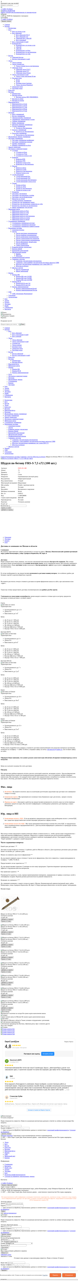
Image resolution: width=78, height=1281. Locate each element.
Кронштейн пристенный (20, 250)
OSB (9, 292)
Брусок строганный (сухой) (21, 59)
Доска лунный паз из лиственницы (27, 66)
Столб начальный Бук (23, 176)
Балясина (15, 157)
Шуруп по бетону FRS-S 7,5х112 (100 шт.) (14, 936)
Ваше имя (4, 1263)
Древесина (4, 1239)
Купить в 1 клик (6, 508)
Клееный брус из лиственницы (26, 52)
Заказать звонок (6, 21)
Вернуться (5, 1252)
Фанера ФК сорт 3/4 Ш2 (24, 278)
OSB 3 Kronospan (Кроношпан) (22, 293)
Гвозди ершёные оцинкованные (26, 235)
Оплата (7, 302)
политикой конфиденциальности (58, 1130)
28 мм (18, 80)
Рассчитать (5, 1247)
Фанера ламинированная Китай (26, 288)
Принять (55, 1275)
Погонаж (11, 112)
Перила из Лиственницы (24, 171)
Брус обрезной (17, 33)
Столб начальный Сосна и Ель (26, 181)
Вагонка (11, 92)
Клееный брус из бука (23, 50)
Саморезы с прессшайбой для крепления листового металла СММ (37, 262)
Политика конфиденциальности (15, 1174)
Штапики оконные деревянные (22, 124)
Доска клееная (16, 62)
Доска (10, 61)
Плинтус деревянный (19, 130)
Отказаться (69, 1275)
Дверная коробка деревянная (21, 118)
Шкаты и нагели (17, 268)
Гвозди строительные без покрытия (27, 238)
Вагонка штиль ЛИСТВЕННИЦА (27, 97)
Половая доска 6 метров (24, 83)
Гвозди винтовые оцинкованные (26, 233)
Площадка (15, 192)
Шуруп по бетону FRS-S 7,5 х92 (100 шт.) (14, 923)
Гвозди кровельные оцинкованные (27, 237)
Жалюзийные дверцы (15, 379)
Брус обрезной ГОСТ (23, 35)
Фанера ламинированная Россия (26, 290)
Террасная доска (17, 86)
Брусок (10, 55)
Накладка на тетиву (18, 199)
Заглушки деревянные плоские (22, 142)
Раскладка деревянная (19, 133)
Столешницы (12, 381)
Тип (2, 1241)
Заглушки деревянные (15, 138)
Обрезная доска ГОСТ (23, 69)
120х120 (18, 47)
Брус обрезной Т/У (22, 36)
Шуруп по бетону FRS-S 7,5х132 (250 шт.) (14, 948)
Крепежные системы (15, 228)
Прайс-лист (8, 1168)
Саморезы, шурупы (18, 259)
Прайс (7, 306)
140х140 (18, 49)
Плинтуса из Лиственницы (25, 131)
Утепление (11, 295)
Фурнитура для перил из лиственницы (24, 206)
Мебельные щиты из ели (20, 214)
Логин (3, 1203)
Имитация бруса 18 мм (19, 105)
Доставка (8, 304)
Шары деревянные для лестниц (22, 207)
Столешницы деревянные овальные (23, 224)
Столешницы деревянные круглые (23, 223)
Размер (3, 1243)
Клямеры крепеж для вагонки (21, 247)
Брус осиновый (21, 40)
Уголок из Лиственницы (24, 128)
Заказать (4, 1270)
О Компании (9, 307)
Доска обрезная (17, 340)
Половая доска (17, 78)
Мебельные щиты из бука (20, 211)
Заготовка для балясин (19, 193)
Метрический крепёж (19, 252)
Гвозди (14, 231)
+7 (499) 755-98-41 (7, 9)
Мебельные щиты (14, 209)
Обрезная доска (17, 68)
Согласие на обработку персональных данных (20, 1176)
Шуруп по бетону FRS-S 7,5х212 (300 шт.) (14, 999)
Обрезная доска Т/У (22, 71)
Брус (9, 30)
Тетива (14, 183)
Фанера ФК (16, 274)
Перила (14, 166)
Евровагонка (16, 93)
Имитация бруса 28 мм (19, 109)
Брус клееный (16, 336)
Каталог (7, 26)
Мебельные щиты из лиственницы (23, 216)
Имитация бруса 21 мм (19, 107)
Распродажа (12, 28)
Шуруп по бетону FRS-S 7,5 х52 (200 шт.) (14, 892)
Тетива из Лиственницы (24, 188)
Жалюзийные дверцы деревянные (19, 137)
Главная (7, 24)
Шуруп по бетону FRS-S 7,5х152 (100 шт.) (14, 961)
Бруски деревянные (18, 116)
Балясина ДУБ (20, 161)
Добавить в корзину (7, 510)
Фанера (10, 273)
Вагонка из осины (18, 100)
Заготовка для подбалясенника (22, 197)
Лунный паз (16, 343)
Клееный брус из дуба (23, 54)
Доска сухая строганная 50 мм (26, 76)
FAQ (6, 542)
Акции (7, 300)
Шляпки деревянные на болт (21, 145)
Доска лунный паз (18, 64)
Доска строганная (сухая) (20, 74)
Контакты (8, 309)
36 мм (18, 81)
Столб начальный (18, 174)
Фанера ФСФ (16, 281)
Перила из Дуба (21, 169)
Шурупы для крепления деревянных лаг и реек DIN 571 (34, 264)
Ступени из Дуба (21, 154)
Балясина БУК (20, 159)
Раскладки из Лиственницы (25, 135)
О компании (9, 1164)
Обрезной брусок (17, 57)
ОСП (10, 374)
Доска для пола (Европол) (24, 85)
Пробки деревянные (18, 143)
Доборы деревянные (18, 121)
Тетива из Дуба (21, 187)
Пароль (3, 1205)
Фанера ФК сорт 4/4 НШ (24, 280)
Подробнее (45, 1275)
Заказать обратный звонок (9, 1185)
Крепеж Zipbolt (17, 249)
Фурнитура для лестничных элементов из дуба (27, 204)
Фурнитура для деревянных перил (23, 202)
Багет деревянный (18, 114)
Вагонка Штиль (17, 362)
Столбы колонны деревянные (21, 200)
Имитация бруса (13, 102)
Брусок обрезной (17, 353)
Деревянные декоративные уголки (23, 119)
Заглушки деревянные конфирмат (23, 140)
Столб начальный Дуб (23, 178)
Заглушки (11, 385)
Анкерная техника (18, 230)
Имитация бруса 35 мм (19, 111)
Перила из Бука (21, 168)
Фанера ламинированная (20, 287)
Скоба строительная (22, 245)
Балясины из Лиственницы (25, 164)
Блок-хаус (11, 90)
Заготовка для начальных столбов (23, 195)
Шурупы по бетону (22, 266)
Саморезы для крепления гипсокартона (29, 261)
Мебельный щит (10, 1156)
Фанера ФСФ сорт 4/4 (23, 285)
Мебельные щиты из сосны (21, 218)
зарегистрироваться (10, 1213)
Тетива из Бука (21, 185)
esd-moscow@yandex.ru (54, 749)
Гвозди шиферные (22, 243)
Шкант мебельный (22, 271)
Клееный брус (16, 43)
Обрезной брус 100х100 (23, 38)
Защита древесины (14, 147)
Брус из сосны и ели (18, 31)
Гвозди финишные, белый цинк (26, 242)
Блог (6, 299)
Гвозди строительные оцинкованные (28, 240)
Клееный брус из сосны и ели (25, 45)
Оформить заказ (6, 1254)
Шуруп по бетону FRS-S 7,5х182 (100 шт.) (14, 974)
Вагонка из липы (17, 99)
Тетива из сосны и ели (23, 190)
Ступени (15, 150)
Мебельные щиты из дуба (20, 212)
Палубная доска (17, 88)
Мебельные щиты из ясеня (20, 219)
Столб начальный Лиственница (26, 180)
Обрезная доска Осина (23, 73)
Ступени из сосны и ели (24, 155)
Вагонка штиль (17, 95)
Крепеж (10, 383)
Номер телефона (6, 1128)
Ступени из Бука (21, 152)
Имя (2, 1126)
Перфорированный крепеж (21, 257)
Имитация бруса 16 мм (19, 104)
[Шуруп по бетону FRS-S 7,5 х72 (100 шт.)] (17, 458)
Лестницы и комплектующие (17, 149)
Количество (4, 506)
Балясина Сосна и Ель (23, 162)
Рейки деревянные (18, 123)
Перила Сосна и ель (22, 173)
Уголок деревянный (18, 126)
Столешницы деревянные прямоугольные (25, 226)
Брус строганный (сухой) (20, 42)
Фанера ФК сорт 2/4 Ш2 (24, 276)
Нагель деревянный (22, 269)
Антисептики (12, 297)
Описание (8, 537)
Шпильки (19, 256)
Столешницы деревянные (16, 221)
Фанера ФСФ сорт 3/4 (23, 283)
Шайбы (18, 254)
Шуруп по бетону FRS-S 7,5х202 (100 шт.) (14, 986)
